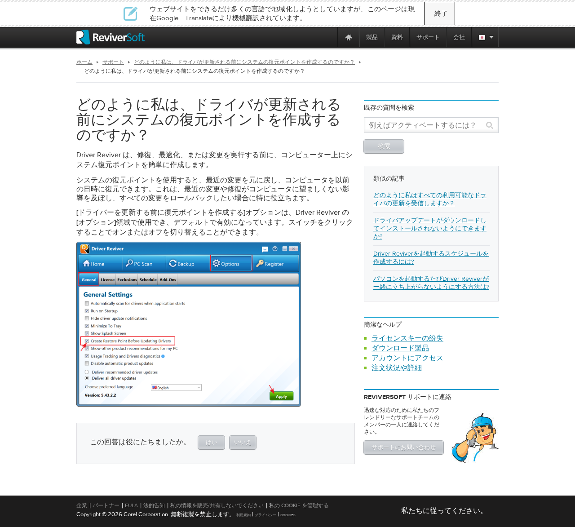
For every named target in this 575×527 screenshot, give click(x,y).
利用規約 (243, 515)
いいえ (243, 443)
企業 (81, 505)
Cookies (288, 515)
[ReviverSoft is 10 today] (329, 37)
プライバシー (265, 515)
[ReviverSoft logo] (110, 37)
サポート (113, 62)
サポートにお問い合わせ (404, 448)
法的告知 (154, 505)
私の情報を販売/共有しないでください (217, 505)
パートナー (106, 505)
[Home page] (348, 37)
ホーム (84, 62)
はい (211, 443)
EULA (131, 505)
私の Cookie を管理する (299, 505)
